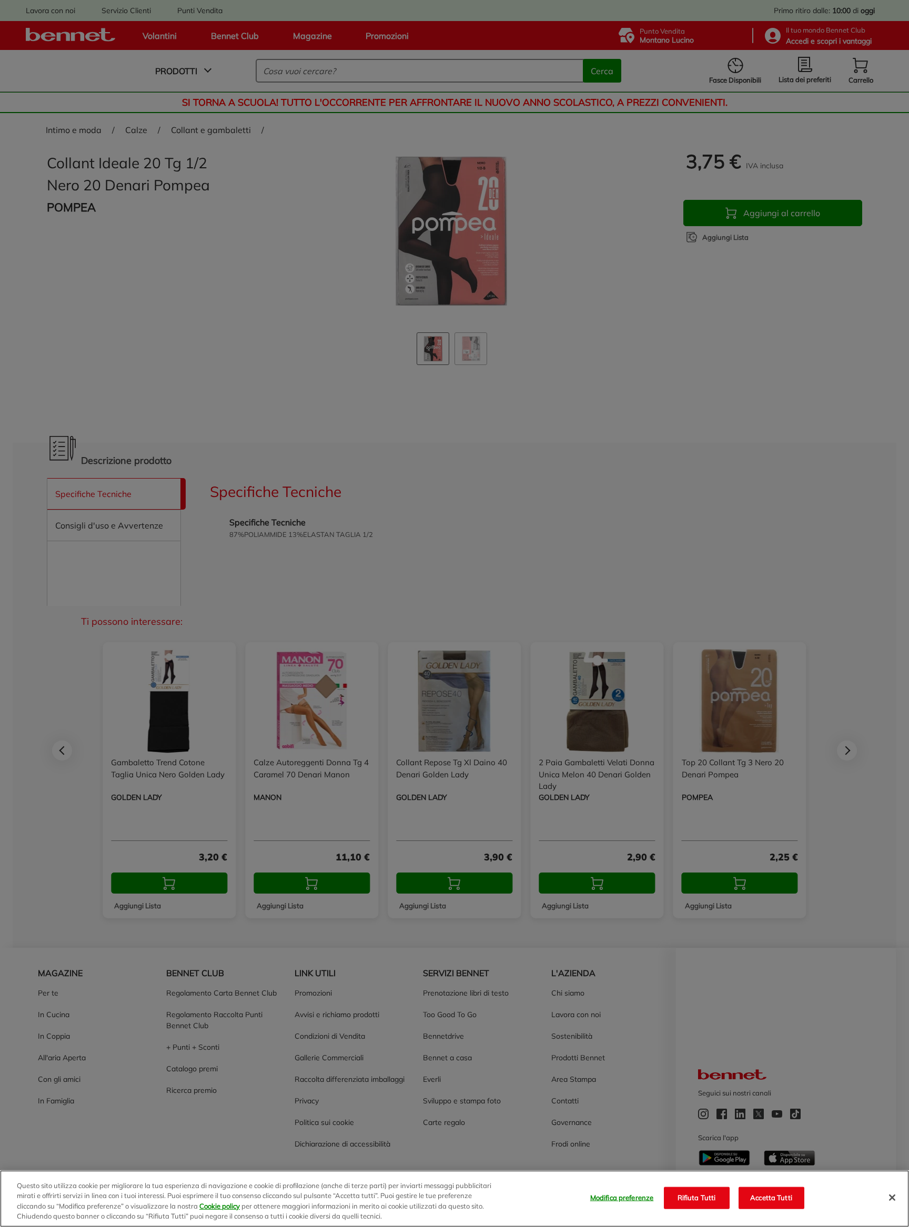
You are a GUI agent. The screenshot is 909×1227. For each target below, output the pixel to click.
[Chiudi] (892, 1197)
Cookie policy (219, 1206)
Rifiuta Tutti (697, 1197)
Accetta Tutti (771, 1197)
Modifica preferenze (621, 1197)
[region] (454, 1198)
